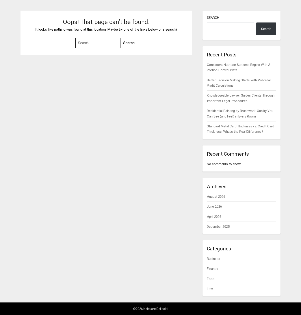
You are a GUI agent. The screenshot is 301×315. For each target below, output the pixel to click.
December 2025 (218, 227)
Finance (212, 269)
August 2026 (216, 197)
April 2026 (214, 217)
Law (210, 289)
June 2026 (214, 207)
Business (213, 259)
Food (210, 279)
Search (213, 18)
